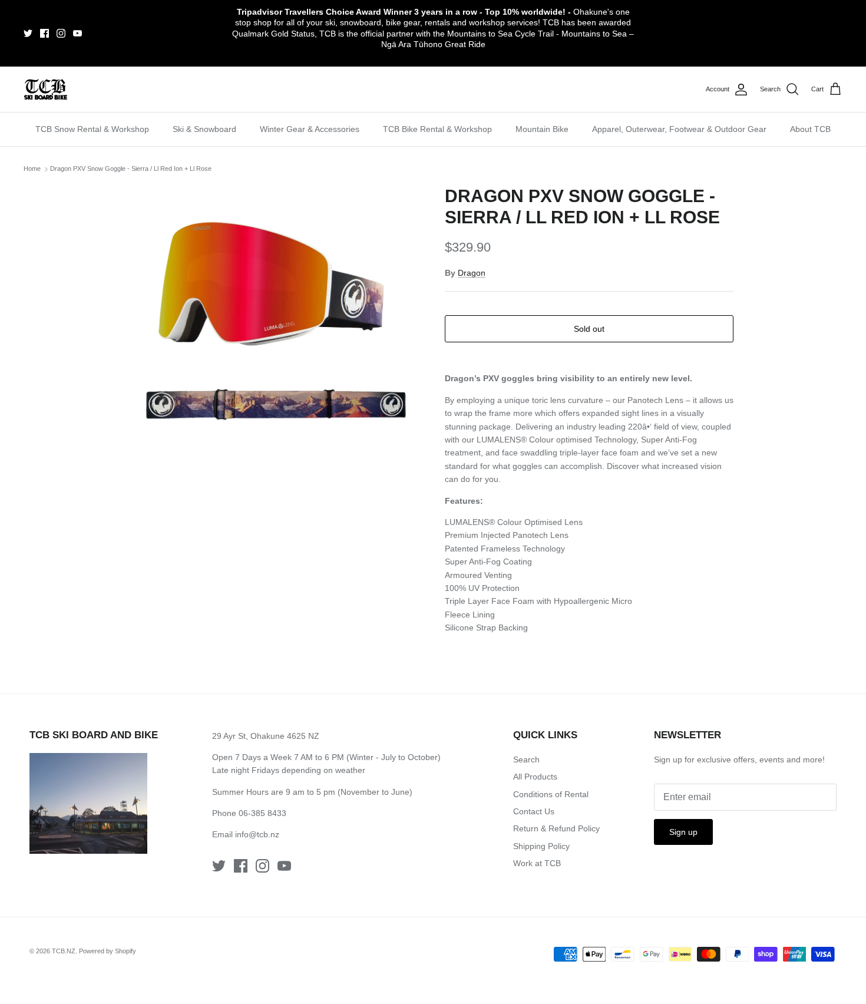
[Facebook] (44, 33)
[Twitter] (28, 33)
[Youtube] (77, 33)
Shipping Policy (541, 846)
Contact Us (533, 811)
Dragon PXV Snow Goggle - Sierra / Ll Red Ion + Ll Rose (130, 168)
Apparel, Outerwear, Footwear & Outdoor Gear (679, 129)
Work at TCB (537, 863)
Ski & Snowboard (204, 129)
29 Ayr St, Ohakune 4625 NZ (265, 736)
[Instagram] (61, 33)
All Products (535, 776)
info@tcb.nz (257, 834)
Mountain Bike (541, 129)
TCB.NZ (63, 951)
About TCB (810, 129)
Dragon (471, 273)
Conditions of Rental (551, 794)
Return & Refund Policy (556, 828)
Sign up (683, 832)
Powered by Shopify (107, 951)
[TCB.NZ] (46, 89)
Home (32, 168)
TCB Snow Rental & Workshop (92, 129)
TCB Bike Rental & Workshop (437, 129)
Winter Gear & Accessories (309, 129)
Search (526, 759)
